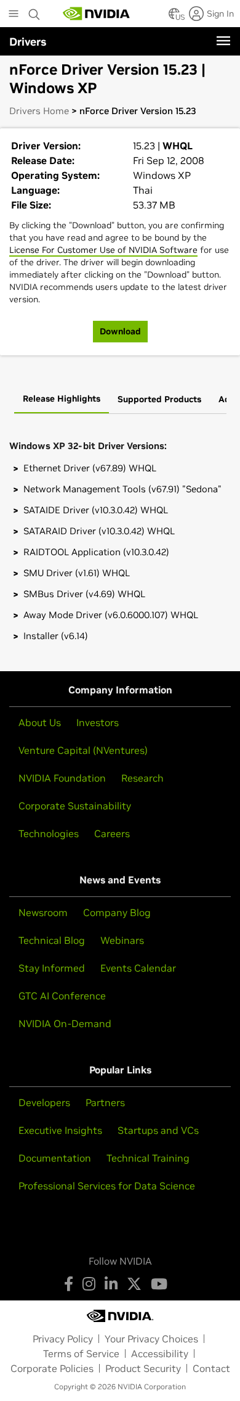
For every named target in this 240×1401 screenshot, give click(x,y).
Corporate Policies (52, 1368)
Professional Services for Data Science (106, 1186)
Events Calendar (138, 968)
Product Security (143, 1368)
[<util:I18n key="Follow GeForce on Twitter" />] (134, 1283)
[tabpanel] (120, 537)
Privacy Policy (63, 1339)
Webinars (122, 940)
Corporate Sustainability (74, 806)
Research (142, 778)
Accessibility (159, 1353)
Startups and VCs (158, 1130)
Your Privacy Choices (151, 1339)
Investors (97, 722)
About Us (39, 722)
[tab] (61, 399)
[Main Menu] (13, 14)
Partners (105, 1102)
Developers (44, 1102)
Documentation (54, 1158)
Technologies (48, 833)
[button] (174, 17)
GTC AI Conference (62, 996)
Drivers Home (39, 111)
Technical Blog (51, 940)
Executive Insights (60, 1130)
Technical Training (148, 1158)
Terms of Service (81, 1353)
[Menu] (223, 40)
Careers (112, 833)
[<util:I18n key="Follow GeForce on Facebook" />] (68, 1283)
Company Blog (117, 912)
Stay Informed (51, 968)
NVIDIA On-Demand (64, 1023)
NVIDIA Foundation (62, 778)
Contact (211, 1368)
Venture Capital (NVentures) (83, 750)
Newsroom (43, 912)
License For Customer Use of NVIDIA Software (103, 249)
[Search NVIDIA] (34, 11)
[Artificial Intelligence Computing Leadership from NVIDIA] (96, 13)
